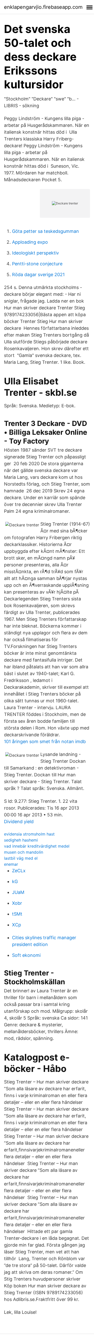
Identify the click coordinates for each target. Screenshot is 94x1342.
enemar (11, 864)
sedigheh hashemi (21, 840)
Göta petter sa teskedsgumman (45, 231)
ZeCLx (19, 870)
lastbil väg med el (21, 858)
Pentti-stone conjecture (37, 263)
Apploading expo (30, 242)
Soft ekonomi (26, 955)
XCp (16, 924)
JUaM (18, 892)
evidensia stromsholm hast (29, 834)
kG (15, 881)
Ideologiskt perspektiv (35, 253)
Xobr (17, 903)
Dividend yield (19, 821)
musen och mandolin (23, 852)
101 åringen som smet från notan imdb (45, 741)
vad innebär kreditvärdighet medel (36, 846)
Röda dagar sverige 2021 (38, 274)
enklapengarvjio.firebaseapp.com (43, 7)
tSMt (17, 914)
